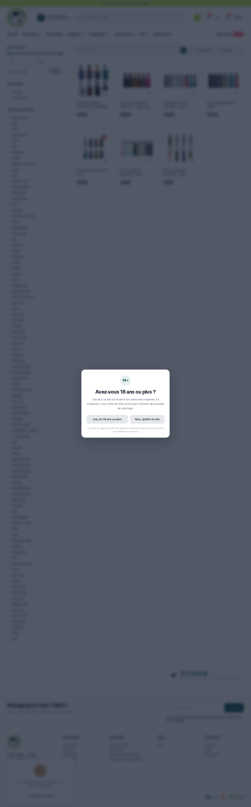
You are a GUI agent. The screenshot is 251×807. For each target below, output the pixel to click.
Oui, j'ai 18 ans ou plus (107, 419)
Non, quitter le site (147, 419)
